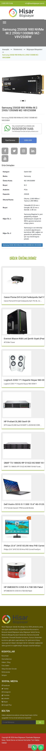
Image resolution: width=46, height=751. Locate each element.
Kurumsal (5, 656)
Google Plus (7, 705)
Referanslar (6, 672)
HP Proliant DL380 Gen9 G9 (17, 421)
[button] (4, 22)
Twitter (6, 689)
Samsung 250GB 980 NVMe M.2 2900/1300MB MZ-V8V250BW (22, 245)
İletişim (4, 675)
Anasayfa (5, 49)
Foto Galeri (5, 665)
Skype (5, 702)
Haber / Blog (6, 662)
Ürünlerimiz (18, 49)
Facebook (6, 685)
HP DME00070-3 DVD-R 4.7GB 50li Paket (23, 587)
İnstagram (7, 692)
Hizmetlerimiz (7, 659)
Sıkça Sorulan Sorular (9, 669)
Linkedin (6, 698)
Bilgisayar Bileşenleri (34, 49)
